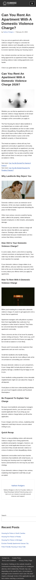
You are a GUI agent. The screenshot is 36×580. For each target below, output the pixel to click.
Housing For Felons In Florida (11, 536)
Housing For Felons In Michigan (12, 540)
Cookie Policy (16, 558)
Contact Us (5, 558)
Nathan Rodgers (8, 32)
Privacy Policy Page (25, 560)
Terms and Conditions (9, 560)
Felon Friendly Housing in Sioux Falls (14, 547)
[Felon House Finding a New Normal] (9, 3)
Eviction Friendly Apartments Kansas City (15, 543)
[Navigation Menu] (32, 3)
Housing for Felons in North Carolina (13, 533)
